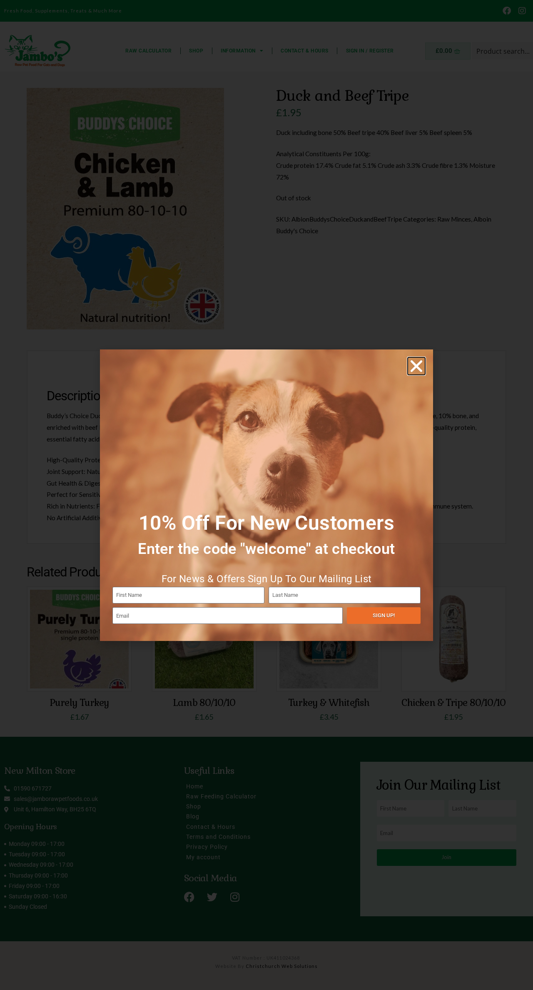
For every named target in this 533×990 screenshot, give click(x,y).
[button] (416, 366)
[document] (266, 495)
